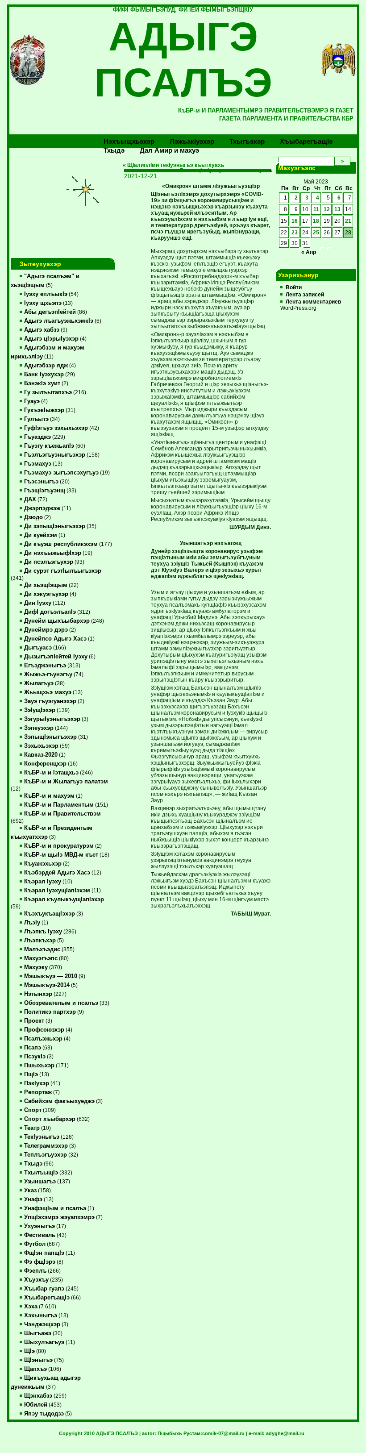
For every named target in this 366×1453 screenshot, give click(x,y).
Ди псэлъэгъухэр (48, 562)
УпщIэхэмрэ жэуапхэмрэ (59, 1217)
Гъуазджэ (37, 437)
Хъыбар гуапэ (44, 1289)
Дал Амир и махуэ (169, 150)
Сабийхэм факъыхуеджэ (59, 1101)
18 (316, 221)
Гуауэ (32, 401)
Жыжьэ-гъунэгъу (48, 674)
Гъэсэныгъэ (41, 482)
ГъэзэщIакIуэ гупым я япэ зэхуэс (224, 170)
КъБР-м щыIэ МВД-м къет (61, 855)
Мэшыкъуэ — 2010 (50, 976)
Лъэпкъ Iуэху (43, 931)
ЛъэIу (32, 923)
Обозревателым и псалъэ (61, 1003)
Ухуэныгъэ (39, 1226)
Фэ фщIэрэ (39, 1262)
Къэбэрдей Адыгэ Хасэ (57, 873)
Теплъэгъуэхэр (45, 1155)
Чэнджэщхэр (42, 1324)
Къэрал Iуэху (42, 881)
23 (294, 232)
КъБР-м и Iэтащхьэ (51, 773)
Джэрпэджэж (42, 508)
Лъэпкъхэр (40, 940)
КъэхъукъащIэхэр (49, 914)
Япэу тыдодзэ (44, 1414)
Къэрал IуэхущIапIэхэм (57, 890)
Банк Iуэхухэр (44, 374)
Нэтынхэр (38, 994)
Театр (32, 1128)
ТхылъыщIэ (41, 1173)
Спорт (33, 1110)
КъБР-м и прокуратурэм (59, 846)
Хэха (30, 1306)
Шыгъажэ (37, 1333)
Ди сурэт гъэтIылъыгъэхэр (62, 571)
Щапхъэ (35, 1369)
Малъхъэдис (42, 949)
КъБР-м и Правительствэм (62, 814)
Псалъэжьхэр (43, 1039)
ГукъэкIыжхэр (44, 410)
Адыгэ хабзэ (41, 330)
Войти (294, 287)
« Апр (308, 252)
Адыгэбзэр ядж (46, 365)
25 (316, 232)
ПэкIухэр (36, 1083)
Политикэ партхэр (50, 1012)
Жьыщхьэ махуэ (47, 692)
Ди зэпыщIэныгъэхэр (54, 526)
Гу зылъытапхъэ (48, 392)
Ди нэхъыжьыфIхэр (52, 553)
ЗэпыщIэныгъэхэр (50, 737)
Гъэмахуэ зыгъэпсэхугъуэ (61, 473)
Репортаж (38, 1092)
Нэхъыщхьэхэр (129, 141)
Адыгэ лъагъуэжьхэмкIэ (58, 321)
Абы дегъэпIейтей (50, 312)
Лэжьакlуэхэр (192, 141)
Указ (30, 1190)
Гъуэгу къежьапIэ (49, 446)
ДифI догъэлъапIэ (50, 612)
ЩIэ (29, 1351)
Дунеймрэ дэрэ (46, 630)
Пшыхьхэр (39, 1065)
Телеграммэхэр (46, 1146)
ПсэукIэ (35, 1056)
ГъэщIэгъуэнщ (44, 490)
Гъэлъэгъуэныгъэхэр (54, 455)
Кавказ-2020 (41, 755)
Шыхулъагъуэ (44, 1342)
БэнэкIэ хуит (42, 383)
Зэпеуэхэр (39, 728)
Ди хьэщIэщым (45, 585)
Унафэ (33, 1199)
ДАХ (30, 499)
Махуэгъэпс (41, 958)
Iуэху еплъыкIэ (45, 294)
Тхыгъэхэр (247, 141)
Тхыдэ (114, 150)
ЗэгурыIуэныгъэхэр (52, 719)
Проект (34, 1021)
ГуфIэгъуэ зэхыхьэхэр (56, 428)
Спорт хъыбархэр (49, 1119)
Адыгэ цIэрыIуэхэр (51, 339)
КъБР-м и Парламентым (59, 805)
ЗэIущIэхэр (39, 710)
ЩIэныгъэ (38, 1360)
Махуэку (36, 967)
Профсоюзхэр (44, 1030)
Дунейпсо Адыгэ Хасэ (55, 639)
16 (294, 221)
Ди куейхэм (40, 535)
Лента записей (305, 294)
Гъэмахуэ (37, 464)
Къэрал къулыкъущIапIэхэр (64, 899)
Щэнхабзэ (38, 1396)
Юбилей (35, 1405)
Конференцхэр (45, 764)
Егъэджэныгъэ (45, 665)
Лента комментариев (313, 301)
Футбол (35, 1244)
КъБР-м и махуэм (49, 796)
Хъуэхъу (36, 1280)
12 (327, 209)
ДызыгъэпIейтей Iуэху (55, 657)
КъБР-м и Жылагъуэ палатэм (66, 782)
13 (337, 209)
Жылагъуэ (39, 683)
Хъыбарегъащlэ (306, 141)
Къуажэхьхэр (43, 864)
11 (316, 209)
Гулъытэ (36, 419)
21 (348, 221)
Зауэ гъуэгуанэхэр (50, 701)
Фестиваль (39, 1235)
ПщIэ (31, 1074)
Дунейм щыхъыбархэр (57, 621)
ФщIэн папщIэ (44, 1253)
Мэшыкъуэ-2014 (47, 985)
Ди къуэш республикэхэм (61, 544)
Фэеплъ (35, 1271)
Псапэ (32, 1048)
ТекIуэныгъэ (41, 1137)
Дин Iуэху (37, 603)
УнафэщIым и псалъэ (55, 1208)
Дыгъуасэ (38, 648)
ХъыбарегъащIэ (47, 1298)
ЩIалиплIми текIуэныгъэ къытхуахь (175, 165)
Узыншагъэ (40, 1181)
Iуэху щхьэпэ (43, 303)
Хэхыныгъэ (40, 1315)
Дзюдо (33, 517)
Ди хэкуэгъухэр (46, 594)
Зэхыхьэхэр (41, 746)
